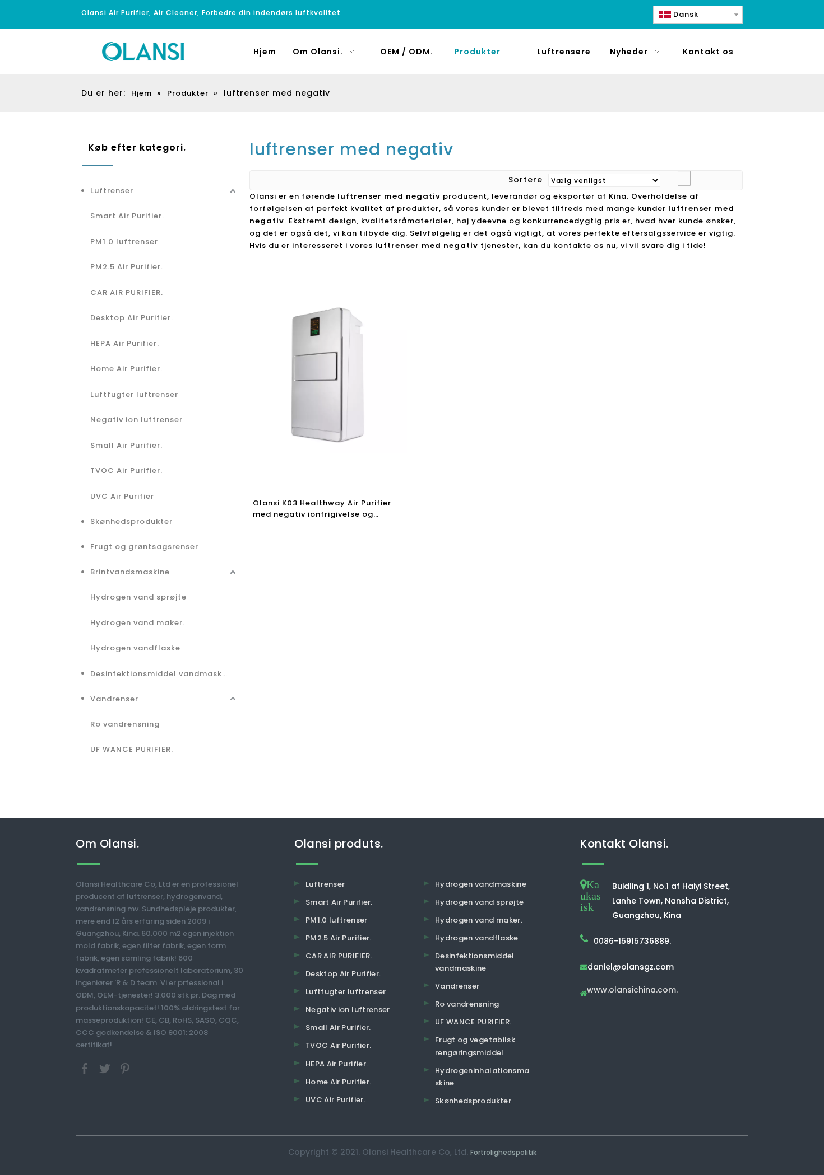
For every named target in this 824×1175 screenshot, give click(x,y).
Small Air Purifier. (126, 445)
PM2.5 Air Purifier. (126, 266)
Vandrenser (114, 699)
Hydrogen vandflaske (135, 648)
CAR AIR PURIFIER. (126, 292)
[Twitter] (106, 1067)
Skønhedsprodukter (131, 521)
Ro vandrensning (125, 724)
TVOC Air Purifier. (126, 470)
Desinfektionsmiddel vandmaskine (162, 673)
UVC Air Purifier (122, 496)
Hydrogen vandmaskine (480, 884)
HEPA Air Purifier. (124, 343)
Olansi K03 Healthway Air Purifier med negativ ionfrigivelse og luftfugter (322, 509)
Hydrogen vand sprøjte (138, 597)
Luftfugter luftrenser (134, 394)
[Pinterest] (125, 1067)
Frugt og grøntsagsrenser (144, 546)
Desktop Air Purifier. (131, 317)
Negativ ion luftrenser (136, 419)
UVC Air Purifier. (335, 1099)
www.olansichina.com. (632, 990)
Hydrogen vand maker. (137, 622)
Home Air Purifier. (126, 368)
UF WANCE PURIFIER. (131, 749)
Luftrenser (111, 190)
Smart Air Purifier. (127, 215)
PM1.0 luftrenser (124, 241)
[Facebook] (86, 1067)
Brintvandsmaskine (130, 572)
